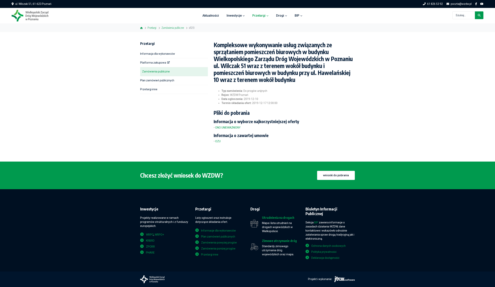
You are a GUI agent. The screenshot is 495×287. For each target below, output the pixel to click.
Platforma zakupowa (153, 62)
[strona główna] (32, 15)
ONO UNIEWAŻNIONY (228, 127)
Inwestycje (234, 15)
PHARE (150, 252)
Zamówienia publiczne (156, 71)
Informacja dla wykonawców (157, 53)
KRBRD (150, 240)
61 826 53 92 (435, 3)
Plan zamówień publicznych (157, 80)
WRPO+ (159, 234)
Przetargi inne (148, 89)
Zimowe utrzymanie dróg (279, 241)
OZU (218, 141)
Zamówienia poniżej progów (218, 248)
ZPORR (150, 246)
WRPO (150, 234)
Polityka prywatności (323, 251)
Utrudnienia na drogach (278, 218)
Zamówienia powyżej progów (219, 242)
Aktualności (210, 15)
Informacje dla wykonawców (218, 230)
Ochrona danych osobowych (328, 245)
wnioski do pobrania (336, 175)
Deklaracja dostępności (325, 257)
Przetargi (258, 15)
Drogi (280, 15)
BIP (297, 15)
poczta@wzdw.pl (461, 3)
